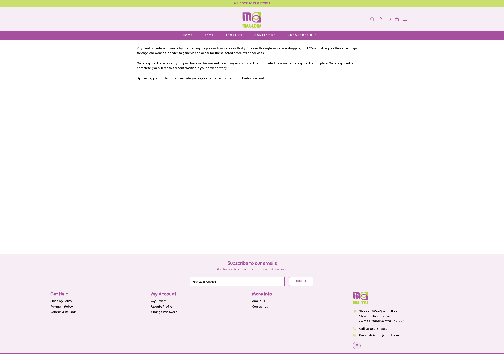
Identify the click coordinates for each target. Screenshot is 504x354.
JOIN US (301, 281)
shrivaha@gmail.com (384, 335)
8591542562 (378, 329)
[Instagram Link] (357, 345)
